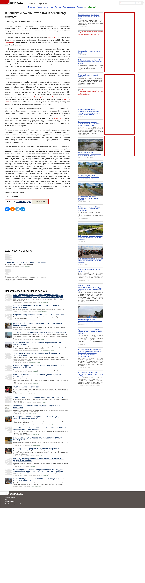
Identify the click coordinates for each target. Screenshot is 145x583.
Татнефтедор (58, 118)
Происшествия (69, 7)
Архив (39, 7)
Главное (31, 7)
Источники (48, 7)
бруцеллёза (52, 37)
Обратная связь (9, 500)
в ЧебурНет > (90, 7)
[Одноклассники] (12, 209)
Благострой (38, 97)
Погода (58, 7)
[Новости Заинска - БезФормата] (12, 2)
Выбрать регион (9, 501)
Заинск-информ (58, 97)
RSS (20, 504)
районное (9, 42)
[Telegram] (17, 209)
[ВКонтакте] (7, 209)
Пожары (80, 7)
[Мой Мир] (22, 209)
